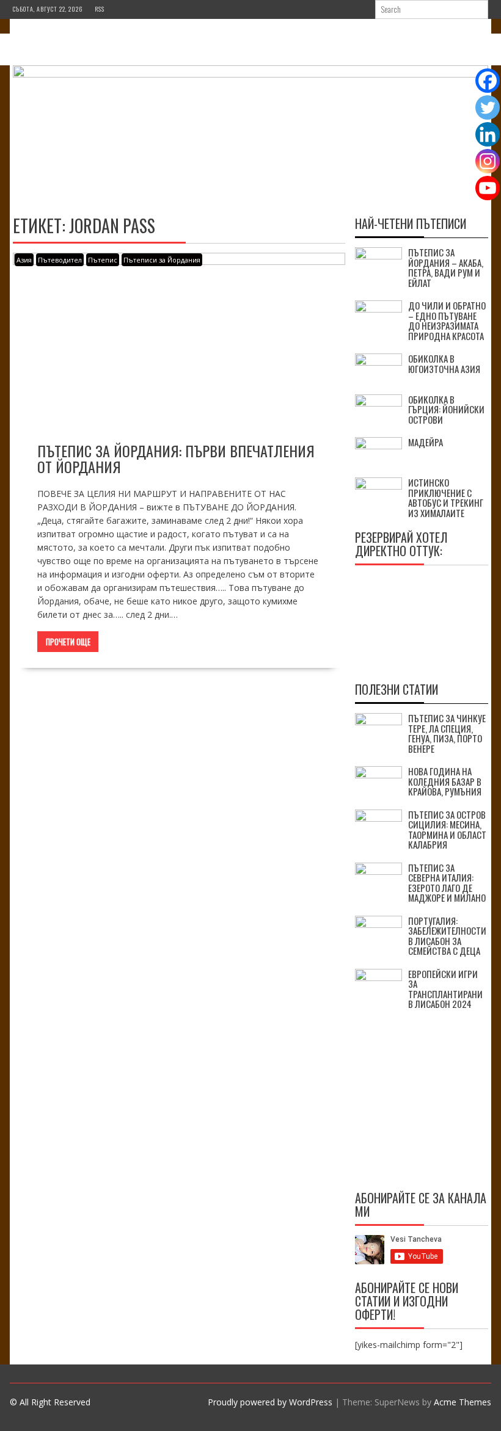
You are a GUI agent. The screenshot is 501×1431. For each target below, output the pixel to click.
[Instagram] (487, 161)
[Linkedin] (487, 134)
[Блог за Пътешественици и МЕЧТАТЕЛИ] (250, 74)
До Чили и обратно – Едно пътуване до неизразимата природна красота (447, 320)
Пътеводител (60, 259)
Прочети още (68, 642)
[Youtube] (487, 188)
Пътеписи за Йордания (161, 259)
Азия (24, 259)
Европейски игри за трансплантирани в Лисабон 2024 (445, 989)
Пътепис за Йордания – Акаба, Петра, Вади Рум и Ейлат (445, 267)
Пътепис (102, 259)
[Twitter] (487, 107)
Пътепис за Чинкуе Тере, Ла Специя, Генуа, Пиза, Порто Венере (447, 733)
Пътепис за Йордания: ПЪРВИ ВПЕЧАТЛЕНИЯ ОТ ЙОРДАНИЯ (176, 458)
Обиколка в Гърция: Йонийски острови (446, 409)
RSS (99, 8)
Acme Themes (462, 1402)
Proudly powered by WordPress (270, 1402)
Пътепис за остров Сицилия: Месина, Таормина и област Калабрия (447, 830)
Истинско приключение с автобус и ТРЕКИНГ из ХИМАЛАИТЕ (445, 498)
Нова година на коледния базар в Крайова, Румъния (444, 781)
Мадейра (425, 442)
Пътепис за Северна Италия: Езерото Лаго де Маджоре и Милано (447, 883)
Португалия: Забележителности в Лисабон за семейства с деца (447, 936)
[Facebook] (487, 80)
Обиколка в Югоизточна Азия (444, 363)
